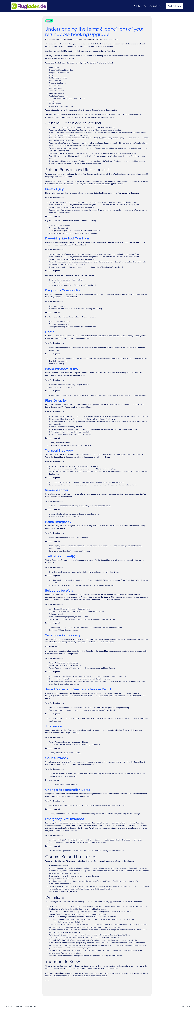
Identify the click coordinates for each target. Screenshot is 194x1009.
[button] (155, 6)
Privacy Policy (185, 1006)
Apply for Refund (174, 6)
